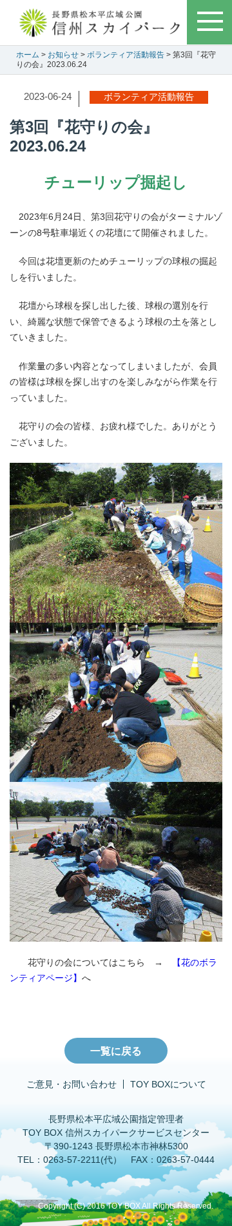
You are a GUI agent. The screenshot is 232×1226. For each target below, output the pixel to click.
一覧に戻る (116, 1051)
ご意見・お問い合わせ (71, 1084)
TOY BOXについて (168, 1084)
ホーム (27, 54)
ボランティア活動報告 (125, 54)
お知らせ (63, 54)
